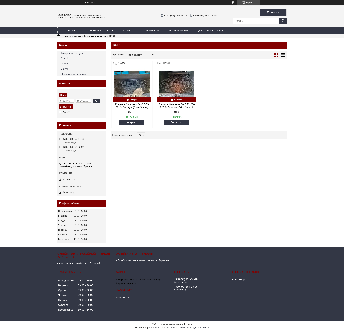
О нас (127, 30)
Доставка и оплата (211, 30)
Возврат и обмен (180, 30)
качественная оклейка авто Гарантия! (79, 263)
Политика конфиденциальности (192, 327)
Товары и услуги (97, 30)
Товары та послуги (72, 53)
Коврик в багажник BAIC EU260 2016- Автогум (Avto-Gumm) (176, 106)
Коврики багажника (95, 35)
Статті (64, 58)
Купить (133, 122)
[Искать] (283, 21)
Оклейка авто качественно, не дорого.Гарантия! (143, 260)
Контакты (152, 30)
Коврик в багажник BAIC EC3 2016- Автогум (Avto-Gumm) (132, 106)
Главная (70, 30)
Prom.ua (188, 324)
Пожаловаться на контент (161, 327)
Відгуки (65, 68)
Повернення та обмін (73, 73)
